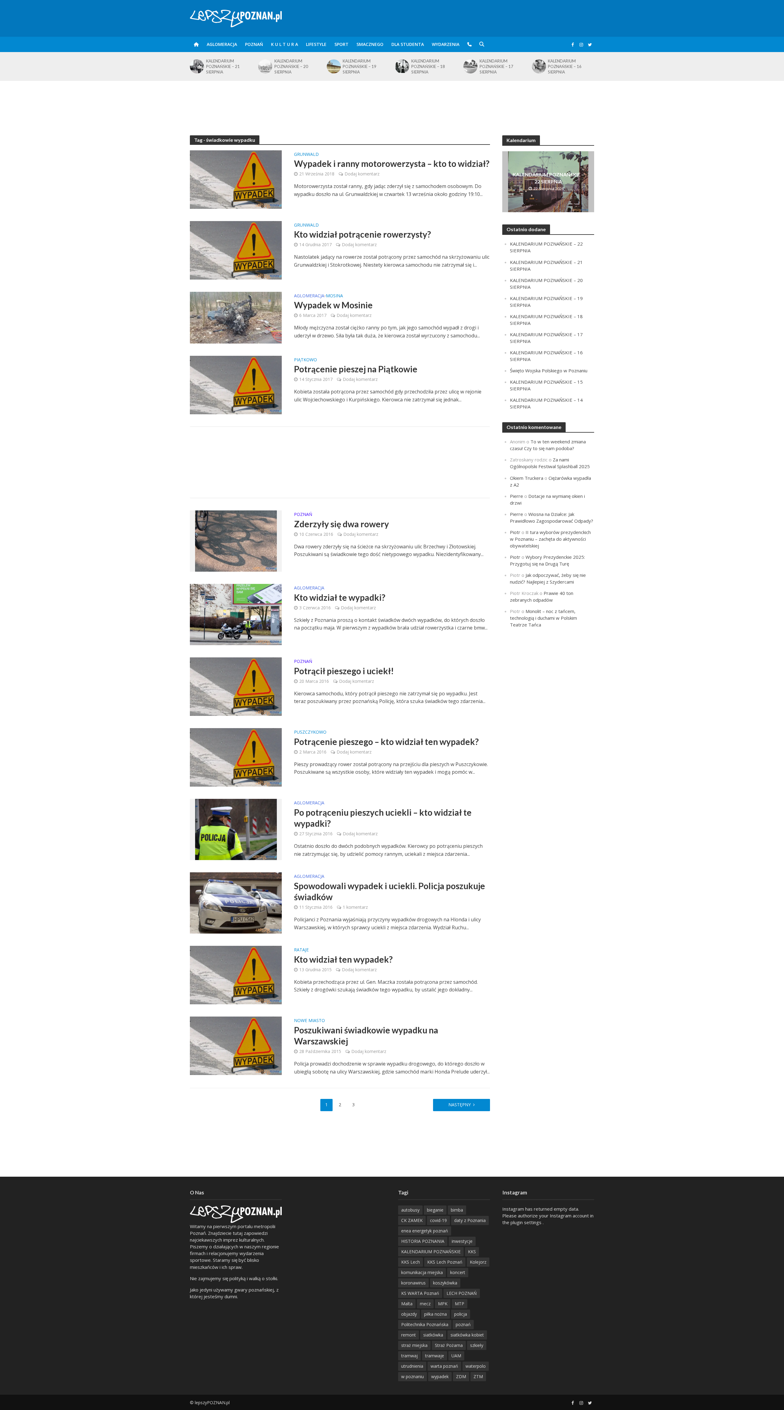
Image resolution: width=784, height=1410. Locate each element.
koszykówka (445, 1283)
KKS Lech (410, 1262)
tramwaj (409, 1356)
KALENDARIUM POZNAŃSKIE (431, 1251)
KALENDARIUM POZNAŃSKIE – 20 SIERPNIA (223, 66)
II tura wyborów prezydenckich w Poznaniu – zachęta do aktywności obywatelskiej (550, 539)
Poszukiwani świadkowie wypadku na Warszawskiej (366, 1035)
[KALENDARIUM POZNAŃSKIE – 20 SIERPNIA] (196, 66)
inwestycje (462, 1241)
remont (408, 1335)
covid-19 (438, 1220)
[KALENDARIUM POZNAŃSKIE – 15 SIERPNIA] (538, 66)
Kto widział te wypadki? (339, 597)
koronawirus (413, 1283)
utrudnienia (412, 1366)
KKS (472, 1251)
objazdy (409, 1314)
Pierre (516, 496)
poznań (463, 1324)
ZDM (461, 1376)
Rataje (301, 950)
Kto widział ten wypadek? (343, 959)
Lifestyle (316, 44)
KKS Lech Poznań (444, 1262)
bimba (457, 1210)
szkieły (476, 1345)
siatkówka (433, 1335)
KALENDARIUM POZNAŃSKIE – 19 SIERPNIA (291, 66)
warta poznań (444, 1366)
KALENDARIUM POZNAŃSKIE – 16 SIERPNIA (496, 66)
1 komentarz (355, 907)
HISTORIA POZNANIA (422, 1241)
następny (459, 1104)
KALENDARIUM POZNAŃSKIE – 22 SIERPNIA (548, 177)
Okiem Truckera (526, 478)
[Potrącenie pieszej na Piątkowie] (236, 384)
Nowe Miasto (309, 1020)
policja (460, 1314)
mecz (425, 1304)
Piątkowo (305, 360)
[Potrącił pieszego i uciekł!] (236, 686)
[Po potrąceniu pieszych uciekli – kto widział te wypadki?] (236, 828)
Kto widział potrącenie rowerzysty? (362, 234)
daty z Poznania (470, 1220)
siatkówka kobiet (467, 1335)
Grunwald (306, 154)
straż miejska (414, 1345)
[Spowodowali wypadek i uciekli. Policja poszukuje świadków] (236, 902)
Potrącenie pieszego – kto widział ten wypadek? (386, 741)
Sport (341, 44)
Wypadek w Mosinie (333, 305)
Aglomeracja (222, 44)
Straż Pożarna (449, 1345)
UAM (456, 1356)
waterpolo (476, 1366)
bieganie (435, 1210)
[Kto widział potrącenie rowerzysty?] (236, 249)
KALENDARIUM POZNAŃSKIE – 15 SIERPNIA (565, 66)
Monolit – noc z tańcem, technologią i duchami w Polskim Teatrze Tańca (543, 618)
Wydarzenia (445, 44)
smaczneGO (369, 44)
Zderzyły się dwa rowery (341, 524)
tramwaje (434, 1356)
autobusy (410, 1210)
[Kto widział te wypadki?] (236, 614)
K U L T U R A (284, 44)
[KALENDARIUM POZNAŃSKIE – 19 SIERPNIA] (264, 66)
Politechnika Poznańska (424, 1324)
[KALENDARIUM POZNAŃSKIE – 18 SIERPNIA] (333, 66)
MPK (442, 1304)
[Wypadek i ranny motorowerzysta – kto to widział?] (236, 178)
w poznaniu (412, 1376)
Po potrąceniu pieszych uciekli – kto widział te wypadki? (383, 818)
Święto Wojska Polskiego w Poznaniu (548, 370)
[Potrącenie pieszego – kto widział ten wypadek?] (236, 757)
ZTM (478, 1376)
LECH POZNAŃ (462, 1293)
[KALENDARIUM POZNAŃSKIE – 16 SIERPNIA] (470, 66)
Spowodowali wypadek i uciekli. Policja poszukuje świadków (389, 891)
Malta (407, 1304)
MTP (459, 1304)
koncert (457, 1272)
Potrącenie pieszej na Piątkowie (355, 369)
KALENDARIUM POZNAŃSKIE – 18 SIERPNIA (359, 66)
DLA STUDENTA (407, 44)
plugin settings (527, 1222)
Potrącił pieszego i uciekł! (344, 671)
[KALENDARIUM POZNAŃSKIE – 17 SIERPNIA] (401, 66)
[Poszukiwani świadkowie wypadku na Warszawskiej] (236, 1045)
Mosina (334, 296)
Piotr (515, 532)
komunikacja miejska (422, 1272)
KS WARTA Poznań (420, 1293)
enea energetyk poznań (424, 1231)
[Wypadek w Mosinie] (236, 317)
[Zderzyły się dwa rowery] (236, 540)
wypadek (440, 1376)
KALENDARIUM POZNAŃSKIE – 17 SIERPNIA (428, 66)
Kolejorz (478, 1262)
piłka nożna (435, 1314)
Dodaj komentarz (362, 174)
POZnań (254, 44)
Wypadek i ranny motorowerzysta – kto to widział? (391, 163)
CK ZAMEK (412, 1220)
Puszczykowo (310, 732)
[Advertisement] (392, 101)
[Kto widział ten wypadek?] (236, 974)
